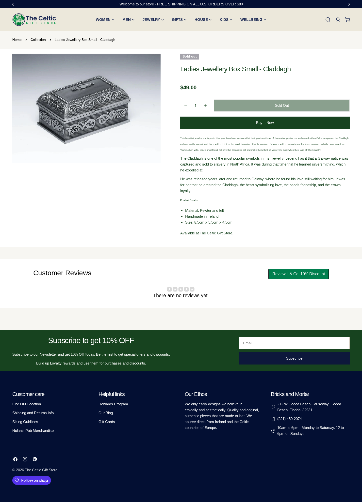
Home (17, 40)
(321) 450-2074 (289, 419)
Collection (38, 40)
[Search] (328, 20)
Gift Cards (107, 422)
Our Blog (106, 413)
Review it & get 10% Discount (298, 274)
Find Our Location (26, 404)
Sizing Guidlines (25, 422)
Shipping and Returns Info (33, 413)
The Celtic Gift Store (41, 470)
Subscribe (294, 358)
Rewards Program (113, 404)
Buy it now (265, 123)
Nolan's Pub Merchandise (33, 430)
